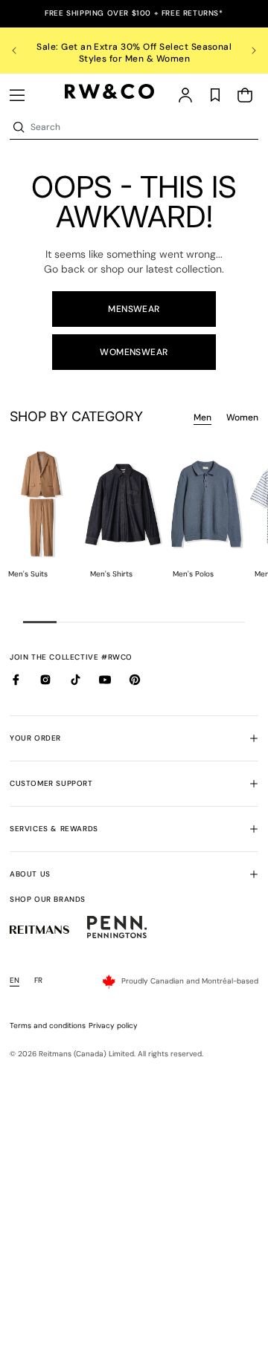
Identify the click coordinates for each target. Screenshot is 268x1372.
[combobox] (143, 127)
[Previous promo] (23, 50)
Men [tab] (202, 417)
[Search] (19, 127)
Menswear (134, 309)
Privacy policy (113, 1025)
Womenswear (134, 352)
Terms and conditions (48, 1025)
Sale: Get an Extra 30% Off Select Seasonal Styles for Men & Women (134, 53)
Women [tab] (242, 417)
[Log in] (185, 95)
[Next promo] (245, 50)
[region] (134, 50)
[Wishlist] (215, 95)
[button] (17, 95)
